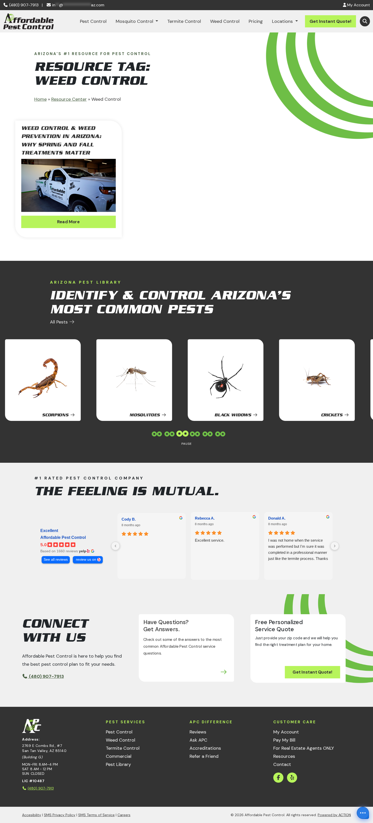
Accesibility (31, 815)
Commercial (118, 756)
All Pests (59, 322)
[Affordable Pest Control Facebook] (278, 778)
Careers (123, 815)
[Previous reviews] (115, 546)
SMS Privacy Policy (59, 815)
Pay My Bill (284, 740)
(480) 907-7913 (23, 5)
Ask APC (198, 740)
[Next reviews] (334, 546)
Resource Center (69, 99)
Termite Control (184, 21)
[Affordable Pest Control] (28, 21)
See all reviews (56, 559)
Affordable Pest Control (63, 537)
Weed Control (225, 21)
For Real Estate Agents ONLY (303, 748)
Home (40, 99)
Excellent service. (209, 540)
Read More (68, 222)
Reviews (198, 732)
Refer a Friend (204, 756)
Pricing (256, 21)
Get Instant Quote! (330, 21)
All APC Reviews (51, 504)
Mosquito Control (135, 21)
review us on (86, 559)
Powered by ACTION (334, 815)
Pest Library (118, 764)
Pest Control (93, 21)
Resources (284, 756)
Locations (283, 21)
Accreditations (205, 748)
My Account (286, 732)
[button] (365, 21)
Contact (282, 764)
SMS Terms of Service (96, 815)
